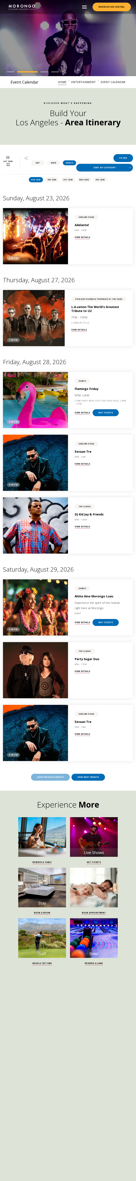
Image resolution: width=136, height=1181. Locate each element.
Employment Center (55, 1056)
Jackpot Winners (23, 1056)
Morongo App (68, 1095)
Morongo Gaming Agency (94, 1056)
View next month (88, 777)
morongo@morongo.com (28, 1032)
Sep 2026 (52, 180)
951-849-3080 (23, 1024)
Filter (123, 158)
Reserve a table (42, 862)
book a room (42, 912)
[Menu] (84, 7)
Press (121, 1056)
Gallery (36, 1064)
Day (38, 163)
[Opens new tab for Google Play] (53, 1086)
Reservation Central (112, 6)
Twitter (30, 1039)
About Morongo (93, 1064)
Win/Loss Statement (61, 1064)
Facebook (14, 1039)
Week (53, 163)
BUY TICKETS (106, 412)
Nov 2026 (84, 180)
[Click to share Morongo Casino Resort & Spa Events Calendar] (26, 159)
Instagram (6, 1039)
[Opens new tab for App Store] (82, 1086)
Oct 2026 (68, 180)
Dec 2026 (100, 180)
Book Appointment (94, 912)
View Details (82, 237)
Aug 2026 (35, 180)
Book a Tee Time (42, 963)
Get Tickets (94, 862)
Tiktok (22, 1039)
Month (69, 163)
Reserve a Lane (94, 963)
